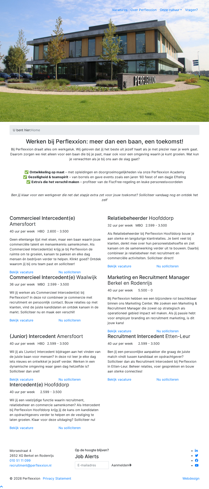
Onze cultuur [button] (169, 10)
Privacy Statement (57, 478)
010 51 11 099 (20, 460)
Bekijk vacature (21, 272)
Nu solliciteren (70, 272)
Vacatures (119, 10)
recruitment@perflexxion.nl (30, 465)
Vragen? (191, 10)
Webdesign (190, 478)
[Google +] (197, 465)
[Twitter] (197, 455)
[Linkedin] (197, 451)
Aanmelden (120, 465)
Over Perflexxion (144, 10)
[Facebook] (197, 460)
